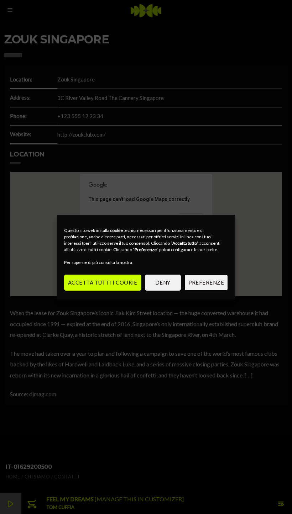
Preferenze (206, 282)
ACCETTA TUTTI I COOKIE (102, 282)
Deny (163, 282)
